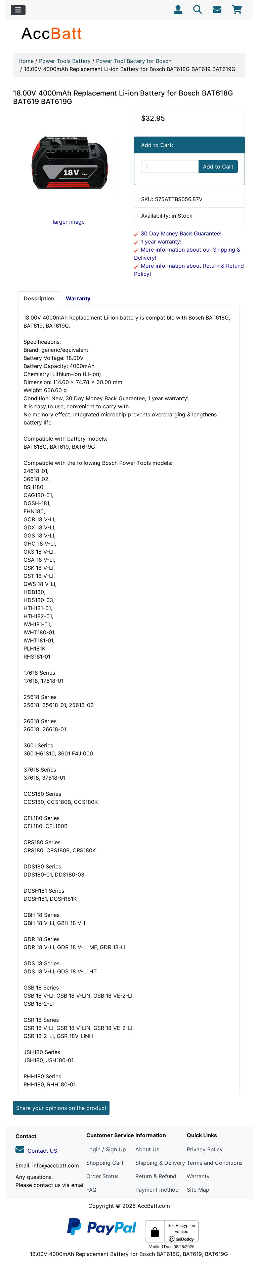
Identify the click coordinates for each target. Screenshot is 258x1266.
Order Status (102, 1176)
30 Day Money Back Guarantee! (180, 233)
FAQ (91, 1189)
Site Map (198, 1189)
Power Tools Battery (65, 61)
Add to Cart (218, 166)
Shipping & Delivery (160, 1162)
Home (26, 61)
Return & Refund (155, 1176)
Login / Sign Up (106, 1149)
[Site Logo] (51, 33)
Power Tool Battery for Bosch (133, 61)
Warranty (198, 1176)
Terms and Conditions (215, 1162)
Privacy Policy (205, 1149)
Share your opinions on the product (61, 1108)
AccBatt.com (153, 1205)
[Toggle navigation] (18, 10)
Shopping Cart (105, 1162)
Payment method (157, 1189)
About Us (147, 1149)
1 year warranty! (160, 241)
